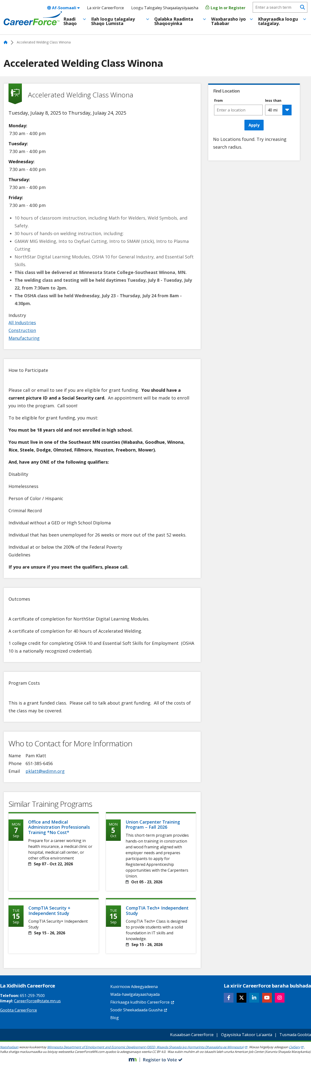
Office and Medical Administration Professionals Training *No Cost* (59, 827)
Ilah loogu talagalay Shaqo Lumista (113, 21)
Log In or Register (227, 7)
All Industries (22, 322)
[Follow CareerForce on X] (241, 998)
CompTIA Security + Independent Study (49, 910)
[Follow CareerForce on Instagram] (280, 998)
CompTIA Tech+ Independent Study (157, 910)
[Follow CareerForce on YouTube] (267, 998)
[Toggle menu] (84, 19)
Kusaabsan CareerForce (192, 1034)
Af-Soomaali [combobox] (64, 7)
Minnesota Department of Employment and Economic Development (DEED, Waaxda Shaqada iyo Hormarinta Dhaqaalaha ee (145, 1047)
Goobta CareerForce (18, 1010)
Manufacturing (24, 338)
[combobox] (238, 110)
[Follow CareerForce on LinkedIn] (254, 998)
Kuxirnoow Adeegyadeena (134, 986)
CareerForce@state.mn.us (37, 1001)
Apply (254, 125)
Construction (22, 330)
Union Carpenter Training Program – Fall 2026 (153, 824)
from (218, 100)
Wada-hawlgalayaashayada (135, 994)
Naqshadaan (9, 1047)
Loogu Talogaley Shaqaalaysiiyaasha (164, 7)
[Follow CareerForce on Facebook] (228, 998)
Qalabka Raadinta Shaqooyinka (173, 21)
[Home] (33, 18)
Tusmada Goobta (295, 1034)
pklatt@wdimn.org (45, 771)
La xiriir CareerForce (105, 7)
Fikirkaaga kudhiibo (140, 1002)
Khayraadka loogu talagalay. (278, 21)
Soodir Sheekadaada (136, 1010)
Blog (114, 1017)
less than (273, 100)
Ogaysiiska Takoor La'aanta (246, 1034)
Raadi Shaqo (70, 21)
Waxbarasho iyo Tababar (228, 21)
